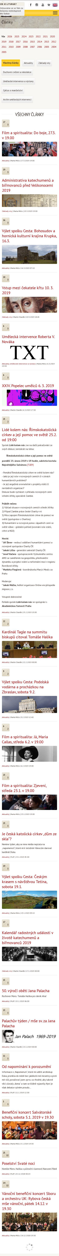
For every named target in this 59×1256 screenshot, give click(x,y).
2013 (46, 41)
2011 (4, 46)
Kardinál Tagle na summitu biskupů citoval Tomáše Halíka (27, 634)
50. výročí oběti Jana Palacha (25, 990)
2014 (39, 41)
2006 (39, 46)
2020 (52, 36)
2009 (18, 46)
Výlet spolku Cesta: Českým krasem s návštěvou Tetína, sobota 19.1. (24, 881)
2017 (18, 41)
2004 (53, 46)
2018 (11, 41)
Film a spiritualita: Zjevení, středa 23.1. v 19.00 (24, 788)
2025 (16, 36)
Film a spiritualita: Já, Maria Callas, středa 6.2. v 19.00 (25, 739)
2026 (9, 36)
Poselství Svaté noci (18, 1163)
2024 (23, 36)
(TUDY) (30, 464)
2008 (25, 46)
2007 (32, 46)
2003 (4, 52)
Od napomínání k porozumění (26, 1066)
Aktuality (5, 160)
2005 (46, 46)
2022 (38, 36)
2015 (32, 41)
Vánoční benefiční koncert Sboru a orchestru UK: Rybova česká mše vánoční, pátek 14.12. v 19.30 (29, 1201)
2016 (25, 41)
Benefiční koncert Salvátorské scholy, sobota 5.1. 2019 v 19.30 (28, 1115)
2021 (45, 36)
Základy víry (7, 211)
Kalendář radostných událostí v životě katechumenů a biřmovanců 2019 (27, 937)
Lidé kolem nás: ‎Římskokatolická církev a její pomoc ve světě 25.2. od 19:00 (29, 434)
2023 (31, 36)
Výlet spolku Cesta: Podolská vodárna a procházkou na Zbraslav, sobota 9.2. (25, 686)
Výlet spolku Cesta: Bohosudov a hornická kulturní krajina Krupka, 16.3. (29, 235)
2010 (11, 46)
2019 (4, 41)
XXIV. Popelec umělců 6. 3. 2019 (28, 385)
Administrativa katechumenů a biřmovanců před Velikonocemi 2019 (28, 185)
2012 (53, 41)
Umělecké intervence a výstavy (23, 364)
